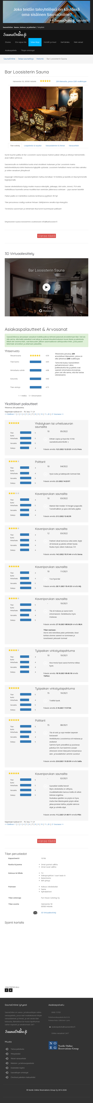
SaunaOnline (9, 58)
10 (42, 414)
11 (45, 414)
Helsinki (40, 58)
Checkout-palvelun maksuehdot (23, 1077)
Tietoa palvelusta (17, 1049)
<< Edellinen (9, 414)
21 (52, 414)
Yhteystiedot (15, 1054)
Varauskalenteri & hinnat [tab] (55, 145)
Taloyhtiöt (40, 27)
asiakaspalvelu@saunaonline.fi (63, 1027)
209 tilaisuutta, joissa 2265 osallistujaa (71, 81)
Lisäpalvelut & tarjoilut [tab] (33, 145)
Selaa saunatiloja (26, 58)
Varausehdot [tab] (74, 145)
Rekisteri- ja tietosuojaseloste (22, 1063)
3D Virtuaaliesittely (48, 912)
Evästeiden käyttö (18, 1068)
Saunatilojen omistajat (19, 1072)
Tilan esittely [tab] (15, 145)
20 (49, 414)
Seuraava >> (59, 414)
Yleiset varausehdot (18, 1058)
